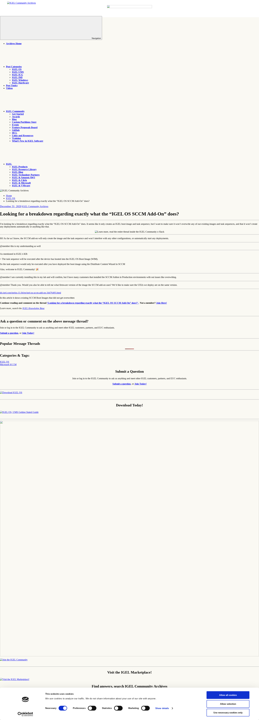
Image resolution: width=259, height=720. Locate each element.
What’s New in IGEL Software (27, 141)
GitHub (16, 130)
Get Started (18, 114)
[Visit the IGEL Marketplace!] (14, 679)
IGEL (9, 164)
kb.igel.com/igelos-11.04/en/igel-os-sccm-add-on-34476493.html (30, 292)
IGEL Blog (17, 172)
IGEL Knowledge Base (33, 308)
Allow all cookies (228, 695)
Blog (14, 119)
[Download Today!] (19, 412)
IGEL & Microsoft (21, 183)
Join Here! (161, 303)
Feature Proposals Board (24, 127)
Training (16, 138)
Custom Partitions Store (24, 122)
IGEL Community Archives (35, 206)
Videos (9, 88)
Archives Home (14, 43)
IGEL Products (20, 166)
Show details (162, 708)
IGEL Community (15, 111)
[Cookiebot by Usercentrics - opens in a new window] (25, 714)
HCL (14, 133)
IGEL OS (17, 69)
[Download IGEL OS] (11, 392)
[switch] (92, 708)
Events (15, 124)
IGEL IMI (17, 77)
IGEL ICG (17, 74)
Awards (16, 116)
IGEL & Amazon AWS (23, 177)
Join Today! (28, 333)
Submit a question (9, 333)
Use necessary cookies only (228, 712)
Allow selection (228, 704)
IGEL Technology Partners (26, 175)
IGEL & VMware (21, 185)
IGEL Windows (20, 80)
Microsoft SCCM (8, 364)
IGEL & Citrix (19, 180)
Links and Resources (22, 135)
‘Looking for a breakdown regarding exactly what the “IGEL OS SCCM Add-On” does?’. (93, 303)
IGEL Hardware (20, 83)
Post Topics (12, 85)
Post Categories (14, 66)
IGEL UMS (18, 72)
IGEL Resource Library (24, 169)
